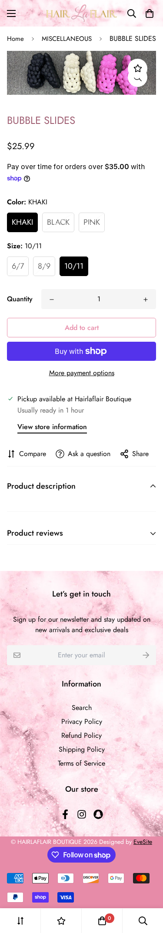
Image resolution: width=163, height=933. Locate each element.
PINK (91, 222)
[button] (148, 13)
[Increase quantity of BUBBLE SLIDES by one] (146, 300)
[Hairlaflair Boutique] (81, 13)
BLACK (58, 222)
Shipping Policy (82, 749)
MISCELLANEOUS (67, 38)
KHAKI (22, 222)
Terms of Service (81, 763)
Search (82, 708)
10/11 (73, 266)
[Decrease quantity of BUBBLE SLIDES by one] (52, 300)
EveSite (142, 841)
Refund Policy (81, 735)
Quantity (20, 299)
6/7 (18, 266)
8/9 (44, 266)
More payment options (81, 373)
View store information (52, 427)
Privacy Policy (81, 721)
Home (15, 38)
